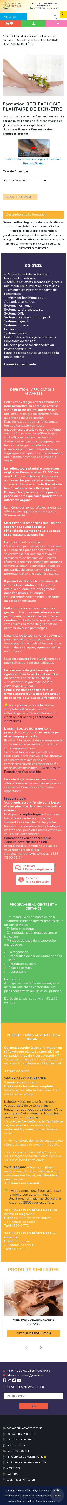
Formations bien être (26, 36)
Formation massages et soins (24, 1428)
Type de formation (15, 171)
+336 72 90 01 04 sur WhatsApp (28, 1371)
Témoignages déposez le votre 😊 (26, 1456)
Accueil (7, 36)
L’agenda (12, 1474)
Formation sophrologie (21, 1434)
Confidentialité (25, 1501)
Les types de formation (20, 1439)
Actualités (13, 1468)
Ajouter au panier (20, 197)
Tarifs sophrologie (18, 1451)
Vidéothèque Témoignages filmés (26, 1462)
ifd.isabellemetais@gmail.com (25, 1375)
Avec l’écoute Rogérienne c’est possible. (32, 770)
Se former (37, 867)
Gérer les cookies (46, 1501)
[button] (7, 16)
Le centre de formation (21, 1479)
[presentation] (26, 1347)
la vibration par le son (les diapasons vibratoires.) (30, 717)
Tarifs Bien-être (16, 1445)
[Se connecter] (33, 23)
